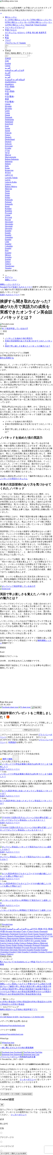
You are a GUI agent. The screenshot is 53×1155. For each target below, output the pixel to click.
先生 (7, 35)
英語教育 (31, 992)
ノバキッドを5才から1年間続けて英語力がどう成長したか (25, 910)
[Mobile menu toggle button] (6, 275)
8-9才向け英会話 (36, 1002)
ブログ (8, 40)
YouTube (38, 1052)
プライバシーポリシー (10, 1057)
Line (37, 1054)
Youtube (22, 43)
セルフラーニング (11, 1007)
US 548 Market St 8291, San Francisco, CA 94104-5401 (22, 1017)
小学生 (29, 33)
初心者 (35, 33)
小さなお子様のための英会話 (15, 992)
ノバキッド (8, 959)
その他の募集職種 (26, 1048)
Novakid (3, 287)
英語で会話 (34, 989)
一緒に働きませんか (12, 1045)
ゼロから (21, 33)
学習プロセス (11, 30)
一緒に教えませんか (9, 1048)
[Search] (6, 48)
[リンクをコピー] (36, 707)
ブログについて (12, 43)
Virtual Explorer (40, 25)
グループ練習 (8, 986)
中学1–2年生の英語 (21, 989)
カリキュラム (11, 33)
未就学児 (42, 33)
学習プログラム (34, 984)
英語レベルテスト (20, 984)
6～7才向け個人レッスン (38, 20)
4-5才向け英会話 (7, 1002)
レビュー (27, 962)
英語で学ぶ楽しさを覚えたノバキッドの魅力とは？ (27, 346)
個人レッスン (11, 17)
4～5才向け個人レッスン (16, 20)
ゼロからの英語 (42, 992)
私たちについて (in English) (11, 962)
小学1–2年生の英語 (22, 986)
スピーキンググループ (15, 27)
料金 (7, 38)
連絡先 (6, 1014)
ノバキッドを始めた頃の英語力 (19, 338)
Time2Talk (29, 25)
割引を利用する (7, 358)
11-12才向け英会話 (16, 1004)
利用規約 (12, 742)
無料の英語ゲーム (8, 1009)
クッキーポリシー (27, 1079)
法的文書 (31, 1057)
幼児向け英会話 (25, 994)
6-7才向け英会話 (21, 1002)
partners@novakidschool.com (11, 1034)
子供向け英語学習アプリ (26, 1009)
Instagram (18, 1054)
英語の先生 (36, 994)
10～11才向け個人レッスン (36, 22)
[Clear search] (29, 45)
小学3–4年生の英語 (39, 986)
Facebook (18, 1052)
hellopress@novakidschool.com (12, 1025)
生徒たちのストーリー (22, 287)
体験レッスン (6, 984)
